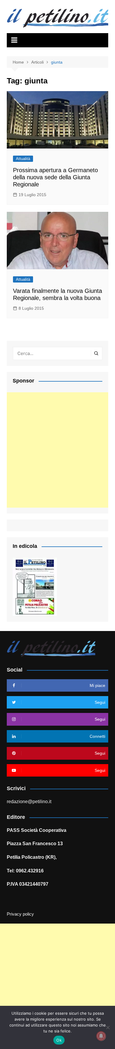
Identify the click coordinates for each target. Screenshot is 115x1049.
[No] (108, 1027)
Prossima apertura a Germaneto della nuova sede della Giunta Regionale (55, 177)
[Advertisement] (57, 450)
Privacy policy (20, 914)
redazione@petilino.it (29, 801)
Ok (59, 1040)
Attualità (23, 158)
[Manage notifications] (101, 1036)
